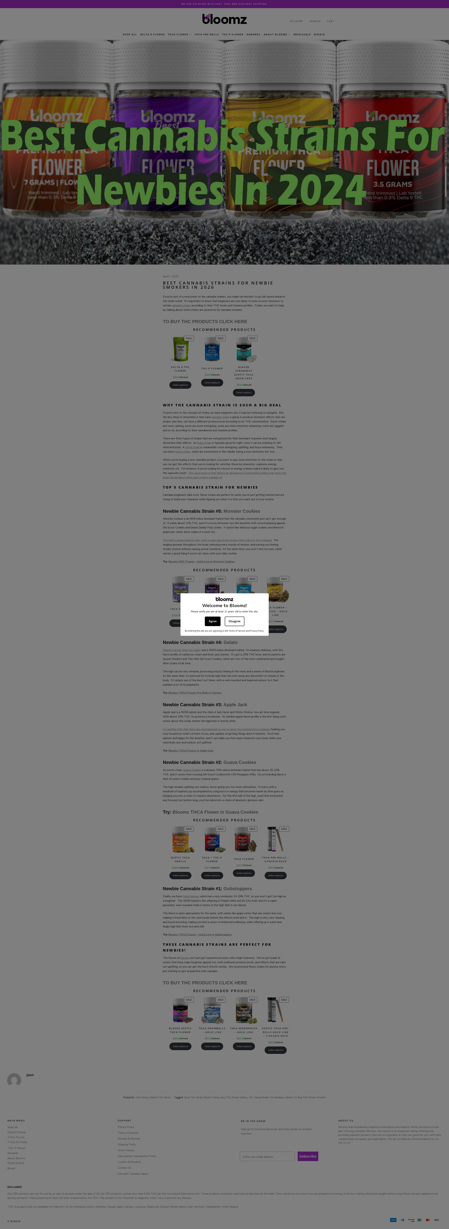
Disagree (234, 621)
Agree (213, 621)
